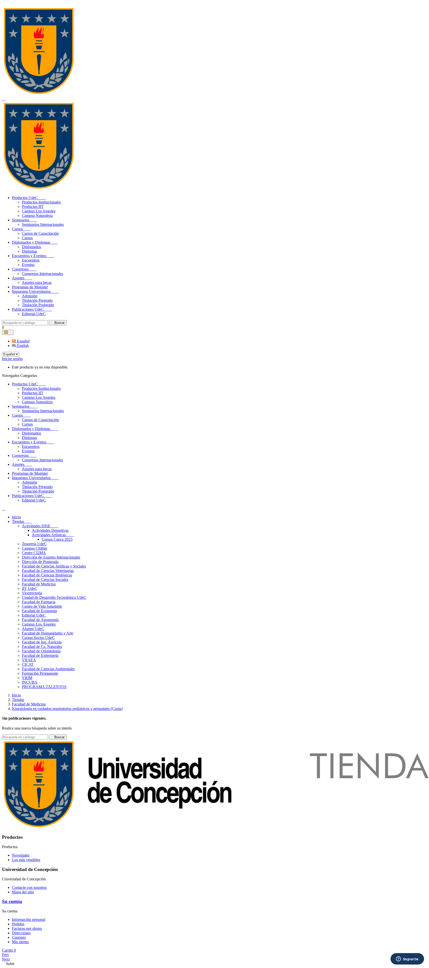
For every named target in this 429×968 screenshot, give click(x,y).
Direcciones (21, 933)
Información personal (28, 919)
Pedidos (18, 924)
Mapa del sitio (23, 892)
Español (23, 341)
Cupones (19, 937)
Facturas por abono (27, 928)
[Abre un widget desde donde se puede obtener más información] (407, 959)
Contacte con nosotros (29, 887)
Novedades (21, 855)
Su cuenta (12, 901)
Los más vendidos (26, 860)
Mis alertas (20, 942)
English (22, 345)
